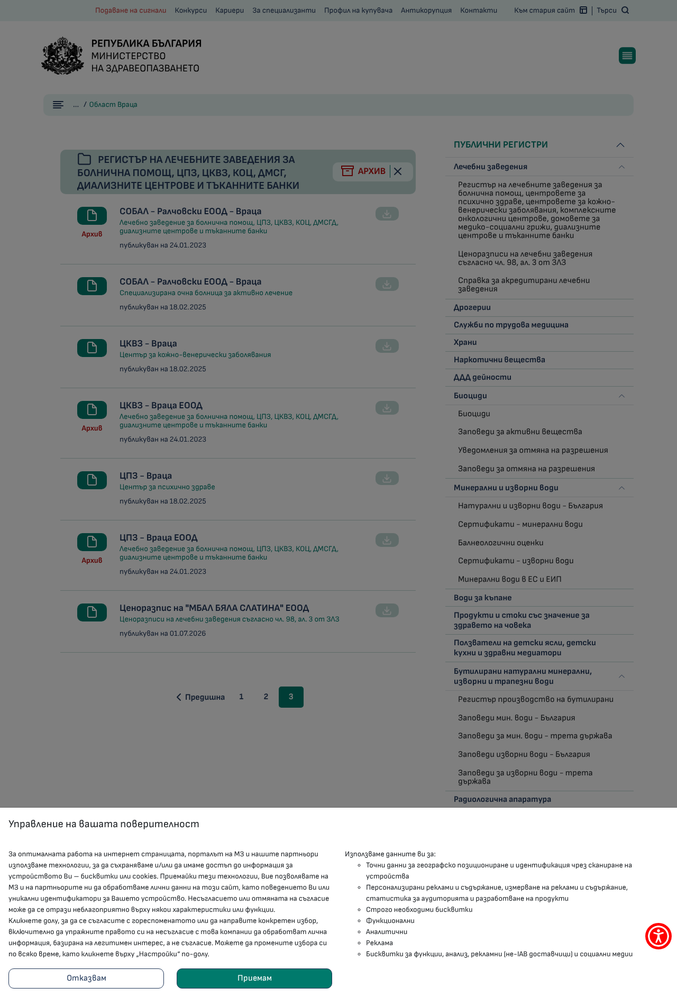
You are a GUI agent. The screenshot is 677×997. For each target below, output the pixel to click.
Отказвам (86, 978)
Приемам (254, 978)
